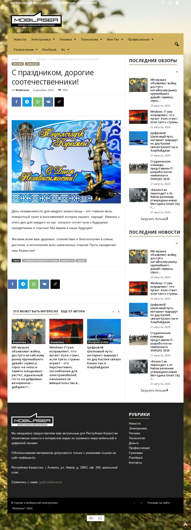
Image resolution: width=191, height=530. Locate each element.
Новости (20, 39)
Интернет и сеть (98, 342)
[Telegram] (177, 3)
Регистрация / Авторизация (77, 3)
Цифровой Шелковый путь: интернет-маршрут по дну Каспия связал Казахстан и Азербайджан (104, 357)
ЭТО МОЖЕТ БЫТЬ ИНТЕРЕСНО (35, 311)
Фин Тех (113, 39)
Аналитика (19, 342)
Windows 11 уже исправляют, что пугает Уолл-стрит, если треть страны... (164, 117)
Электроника (41, 39)
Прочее (28, 59)
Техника (66, 39)
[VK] (48, 102)
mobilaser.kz (27, 457)
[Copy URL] (59, 102)
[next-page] (118, 311)
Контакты (135, 462)
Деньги (134, 443)
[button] (176, 44)
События (41, 59)
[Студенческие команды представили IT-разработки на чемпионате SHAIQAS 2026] (138, 167)
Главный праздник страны (41, 260)
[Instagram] (170, 3)
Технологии (89, 39)
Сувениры (136, 453)
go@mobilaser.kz (50, 482)
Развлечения (24, 49)
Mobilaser (22, 90)
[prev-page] (113, 311)
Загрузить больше (153, 219)
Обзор (81, 260)
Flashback (49, 49)
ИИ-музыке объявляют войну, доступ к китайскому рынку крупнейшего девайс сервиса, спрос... (163, 90)
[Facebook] (163, 3)
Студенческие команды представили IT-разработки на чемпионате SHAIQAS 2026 (162, 170)
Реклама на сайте (158, 502)
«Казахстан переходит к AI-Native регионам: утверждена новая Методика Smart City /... (165, 198)
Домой (15, 59)
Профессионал (139, 39)
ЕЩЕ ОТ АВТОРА (73, 311)
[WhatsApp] (37, 102)
